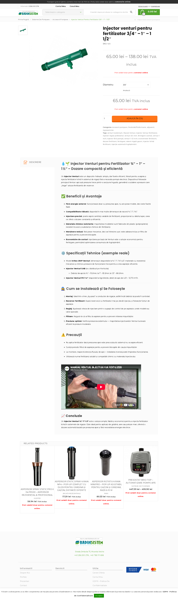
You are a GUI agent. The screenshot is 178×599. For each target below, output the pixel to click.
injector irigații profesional (113, 136)
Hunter (37, 498)
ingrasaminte (108, 130)
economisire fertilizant (147, 139)
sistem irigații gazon (134, 141)
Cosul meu (74, 6)
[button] (149, 12)
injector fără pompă (115, 139)
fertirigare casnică (145, 136)
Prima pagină (23, 19)
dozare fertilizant (110, 141)
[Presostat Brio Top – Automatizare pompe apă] (141, 462)
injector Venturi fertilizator (146, 133)
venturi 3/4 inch (131, 136)
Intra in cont (143, 6)
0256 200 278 (34, 6)
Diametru (108, 84)
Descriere (35, 162)
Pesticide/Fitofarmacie (137, 127)
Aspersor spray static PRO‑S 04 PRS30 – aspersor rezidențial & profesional (37, 492)
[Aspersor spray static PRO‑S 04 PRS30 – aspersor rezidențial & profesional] (37, 467)
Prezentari (24, 581)
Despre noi (25, 573)
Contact (23, 585)
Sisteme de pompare (41, 19)
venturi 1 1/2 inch (131, 139)
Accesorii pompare (60, 19)
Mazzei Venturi (129, 133)
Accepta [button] (98, 596)
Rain (106, 493)
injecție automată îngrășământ (124, 144)
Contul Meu (60, 6)
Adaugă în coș (135, 118)
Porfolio (23, 577)
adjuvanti (150, 127)
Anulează (126, 90)
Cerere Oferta (99, 573)
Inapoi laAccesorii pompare (149, 20)
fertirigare (121, 141)
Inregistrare (155, 6)
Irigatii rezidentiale (72, 493)
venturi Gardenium (115, 133)
